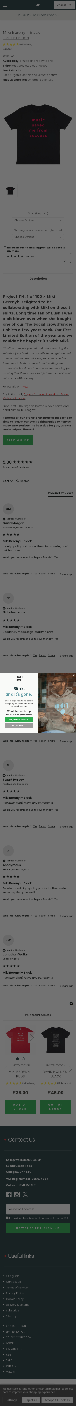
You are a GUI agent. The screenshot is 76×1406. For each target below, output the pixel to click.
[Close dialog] (73, 675)
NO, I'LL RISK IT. (19, 725)
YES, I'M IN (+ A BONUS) (19, 720)
